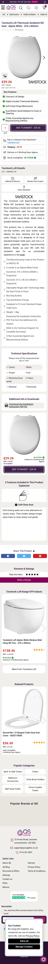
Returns (6, 887)
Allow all (24, 941)
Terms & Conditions (36, 871)
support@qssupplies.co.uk (26, 848)
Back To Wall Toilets (13, 771)
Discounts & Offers (11, 871)
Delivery (31, 863)
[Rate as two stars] (28, 574)
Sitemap (6, 875)
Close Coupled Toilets (35, 789)
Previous (3, 2)
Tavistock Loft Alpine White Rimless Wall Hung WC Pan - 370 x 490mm (22, 641)
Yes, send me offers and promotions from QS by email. (23, 912)
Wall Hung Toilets (13, 789)
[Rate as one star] (26, 574)
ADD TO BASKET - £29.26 (28, 127)
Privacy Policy (34, 867)
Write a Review (24, 580)
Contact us (7, 879)
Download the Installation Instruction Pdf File (21, 405)
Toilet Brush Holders (35, 779)
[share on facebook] (8, 556)
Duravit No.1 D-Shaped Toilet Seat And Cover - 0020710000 (21, 734)
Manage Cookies (24, 947)
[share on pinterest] (40, 556)
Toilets (35, 771)
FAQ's (5, 883)
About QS (7, 863)
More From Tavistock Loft (24, 669)
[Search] (21, 8)
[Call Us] (28, 8)
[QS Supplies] (11, 7)
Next (45, 2)
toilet (22, 255)
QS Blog (6, 867)
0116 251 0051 (25, 852)
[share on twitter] (24, 556)
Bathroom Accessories (12, 779)
